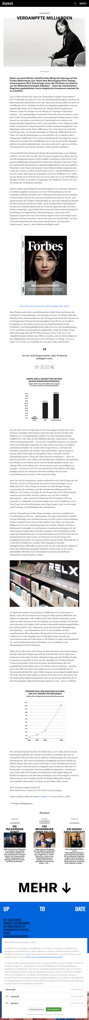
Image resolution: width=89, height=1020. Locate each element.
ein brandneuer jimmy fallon (44, 829)
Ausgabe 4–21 (46, 796)
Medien (14, 1003)
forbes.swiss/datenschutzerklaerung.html (44, 957)
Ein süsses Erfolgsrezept (74, 830)
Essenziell (10, 989)
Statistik (15, 996)
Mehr (38, 887)
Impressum (48, 1014)
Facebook (42, 367)
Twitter (37, 367)
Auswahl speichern (36, 1009)
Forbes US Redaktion (23, 803)
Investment (44, 821)
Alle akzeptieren (54, 1009)
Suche (75, 3)
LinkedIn (52, 367)
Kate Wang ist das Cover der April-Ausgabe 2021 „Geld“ (44, 306)
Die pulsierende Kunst (15, 829)
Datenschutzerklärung (35, 1014)
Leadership (44, 13)
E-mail (47, 367)
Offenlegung (58, 1014)
